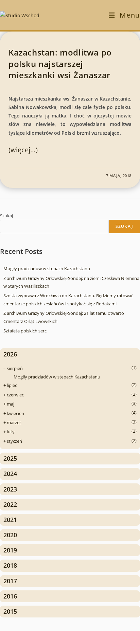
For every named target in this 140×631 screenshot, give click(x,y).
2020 (10, 535)
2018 (10, 565)
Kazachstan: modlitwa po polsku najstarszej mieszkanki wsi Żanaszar (60, 64)
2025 (10, 458)
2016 (10, 596)
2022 (10, 504)
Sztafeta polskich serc (25, 331)
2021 (10, 520)
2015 (10, 611)
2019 (10, 550)
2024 (10, 474)
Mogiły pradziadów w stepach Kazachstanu (46, 268)
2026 (10, 354)
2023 (10, 489)
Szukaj (6, 216)
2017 (10, 581)
